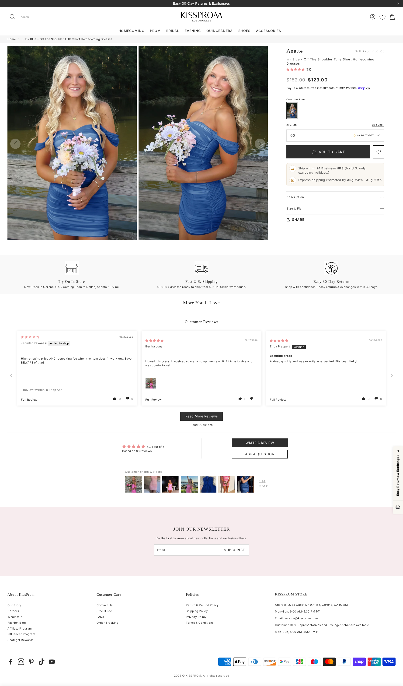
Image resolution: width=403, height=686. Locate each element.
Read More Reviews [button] (201, 416)
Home (11, 39)
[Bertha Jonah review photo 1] (150, 383)
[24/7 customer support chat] (398, 507)
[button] (36, 16)
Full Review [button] (29, 399)
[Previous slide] (11, 375)
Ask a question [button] (259, 454)
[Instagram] (21, 661)
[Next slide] (392, 375)
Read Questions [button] (202, 425)
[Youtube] (52, 661)
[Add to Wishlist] (378, 151)
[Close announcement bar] (398, 3)
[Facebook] (10, 661)
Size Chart (378, 124)
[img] (30, 337)
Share (298, 219)
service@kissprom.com (301, 618)
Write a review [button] (260, 443)
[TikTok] (41, 661)
